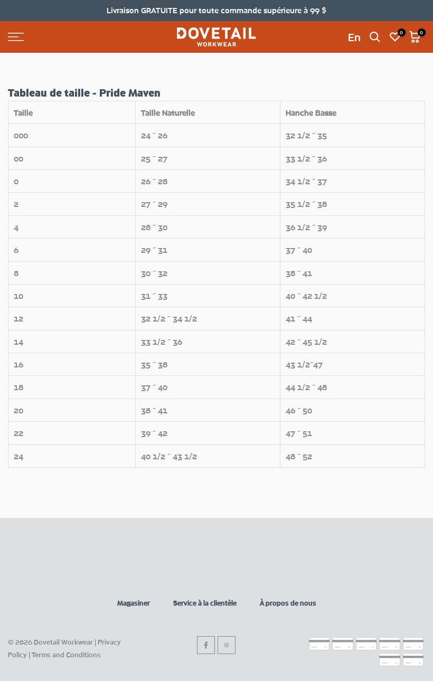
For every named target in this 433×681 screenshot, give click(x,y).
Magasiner (133, 603)
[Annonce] (216, 10)
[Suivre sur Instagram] (227, 645)
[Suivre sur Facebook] (206, 645)
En (354, 37)
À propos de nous (288, 603)
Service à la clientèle (205, 603)
